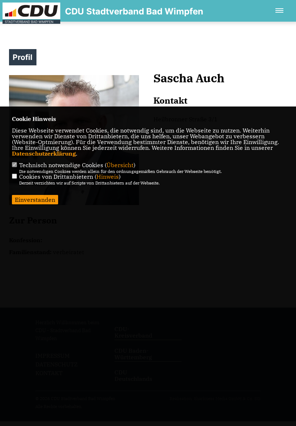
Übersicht (120, 165)
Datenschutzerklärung (44, 153)
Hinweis (107, 176)
